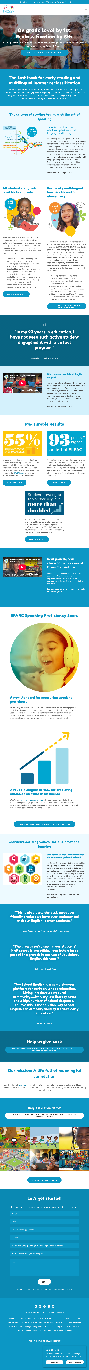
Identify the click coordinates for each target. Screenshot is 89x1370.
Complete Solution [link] (72, 1318)
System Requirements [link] (53, 1322)
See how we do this (16, 294)
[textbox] (44, 1213)
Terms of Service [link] (64, 1289)
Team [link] (68, 1326)
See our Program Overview (44, 1180)
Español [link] (28, 1330)
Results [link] (48, 1318)
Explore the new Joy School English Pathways (66, 306)
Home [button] (11, 1318)
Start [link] (35, 1330)
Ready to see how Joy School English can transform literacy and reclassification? (44, 1116)
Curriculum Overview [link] (72, 1322)
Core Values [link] (48, 1326)
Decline (54, 1362)
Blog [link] (41, 1330)
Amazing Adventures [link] (33, 1322)
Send (44, 1282)
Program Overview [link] (24, 1318)
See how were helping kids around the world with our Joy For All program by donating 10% (44, 1050)
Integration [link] (37, 1326)
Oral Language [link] (25, 1326)
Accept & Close (75, 1362)
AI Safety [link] (68, 1330)
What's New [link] (38, 1318)
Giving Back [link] (60, 1326)
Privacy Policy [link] (52, 1289)
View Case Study (14, 482)
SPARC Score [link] (58, 1318)
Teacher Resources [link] (15, 1322)
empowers (23, 1085)
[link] (8, 9)
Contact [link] (47, 1330)
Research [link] (13, 1326)
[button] (86, 9)
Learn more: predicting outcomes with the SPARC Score (44, 824)
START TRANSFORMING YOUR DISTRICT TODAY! (44, 53)
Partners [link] (76, 1326)
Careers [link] (20, 1330)
